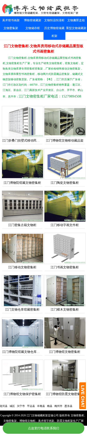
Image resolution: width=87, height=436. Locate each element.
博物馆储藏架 (32, 20)
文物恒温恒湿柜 (54, 20)
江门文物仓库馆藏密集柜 (22, 309)
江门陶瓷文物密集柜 (65, 182)
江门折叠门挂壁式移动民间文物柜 (25, 140)
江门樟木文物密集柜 (65, 309)
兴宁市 (15, 406)
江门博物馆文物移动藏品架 (64, 140)
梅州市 (52, 406)
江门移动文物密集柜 (22, 267)
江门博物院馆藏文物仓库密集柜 (24, 351)
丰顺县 (35, 406)
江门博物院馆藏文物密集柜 (22, 182)
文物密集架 (11, 28)
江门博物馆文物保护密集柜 (22, 394)
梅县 (43, 406)
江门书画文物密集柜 (65, 267)
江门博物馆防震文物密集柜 (64, 394)
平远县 (25, 406)
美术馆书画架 (11, 20)
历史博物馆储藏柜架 (54, 32)
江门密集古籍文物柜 (22, 225)
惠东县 (62, 406)
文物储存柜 (32, 28)
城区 (6, 406)
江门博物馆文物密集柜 (64, 351)
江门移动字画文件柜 (65, 225)
